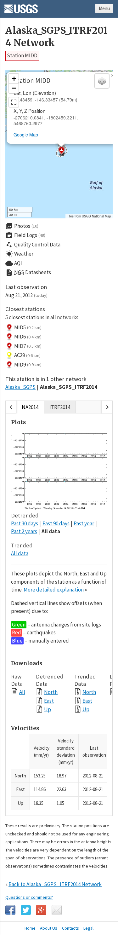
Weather (19, 254)
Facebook (10, 910)
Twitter (26, 910)
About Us (48, 928)
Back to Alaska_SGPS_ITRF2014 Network (55, 884)
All (22, 692)
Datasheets (28, 272)
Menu (104, 8)
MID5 (28, 327)
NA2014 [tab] (30, 407)
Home (30, 928)
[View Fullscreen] (14, 102)
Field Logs (25, 235)
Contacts (70, 928)
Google (41, 910)
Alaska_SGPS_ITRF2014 (68, 387)
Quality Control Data (32, 244)
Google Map (26, 134)
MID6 (28, 336)
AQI (13, 263)
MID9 (28, 364)
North (51, 692)
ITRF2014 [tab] (59, 407)
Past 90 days (56, 523)
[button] (61, 151)
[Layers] (102, 81)
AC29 (27, 355)
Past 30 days (24, 523)
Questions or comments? (29, 897)
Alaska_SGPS (20, 387)
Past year (84, 523)
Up (47, 709)
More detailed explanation (54, 589)
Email (57, 910)
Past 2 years (24, 531)
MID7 (28, 346)
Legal (88, 928)
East (49, 700)
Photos (21, 226)
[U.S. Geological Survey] (21, 6)
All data (51, 531)
